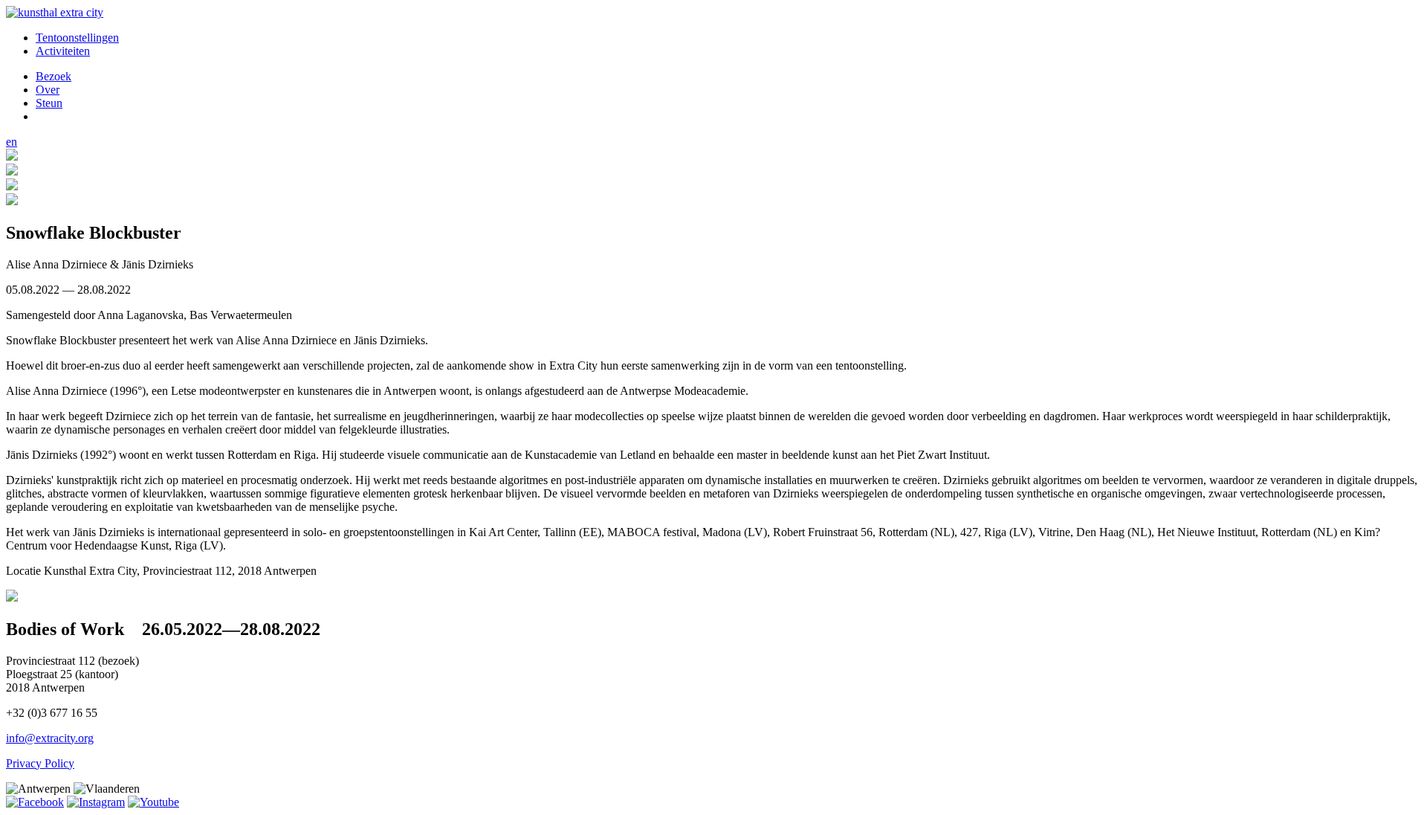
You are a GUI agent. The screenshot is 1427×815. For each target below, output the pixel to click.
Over (47, 89)
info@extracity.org (50, 738)
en (11, 141)
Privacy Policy (40, 763)
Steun (49, 103)
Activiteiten (63, 51)
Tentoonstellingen (77, 37)
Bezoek (53, 76)
